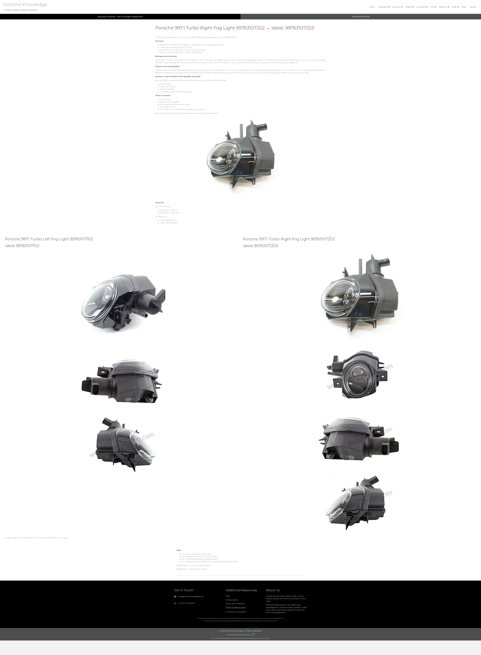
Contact (473, 7)
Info (431, 7)
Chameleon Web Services (243, 635)
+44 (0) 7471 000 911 (186, 603)
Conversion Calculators (236, 612)
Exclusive (396, 7)
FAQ (228, 596)
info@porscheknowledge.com (191, 596)
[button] (389, 7)
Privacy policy (232, 600)
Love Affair (420, 7)
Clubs (454, 7)
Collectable (382, 7)
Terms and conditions (235, 604)
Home (372, 7)
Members (443, 7)
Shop (464, 7)
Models (408, 7)
